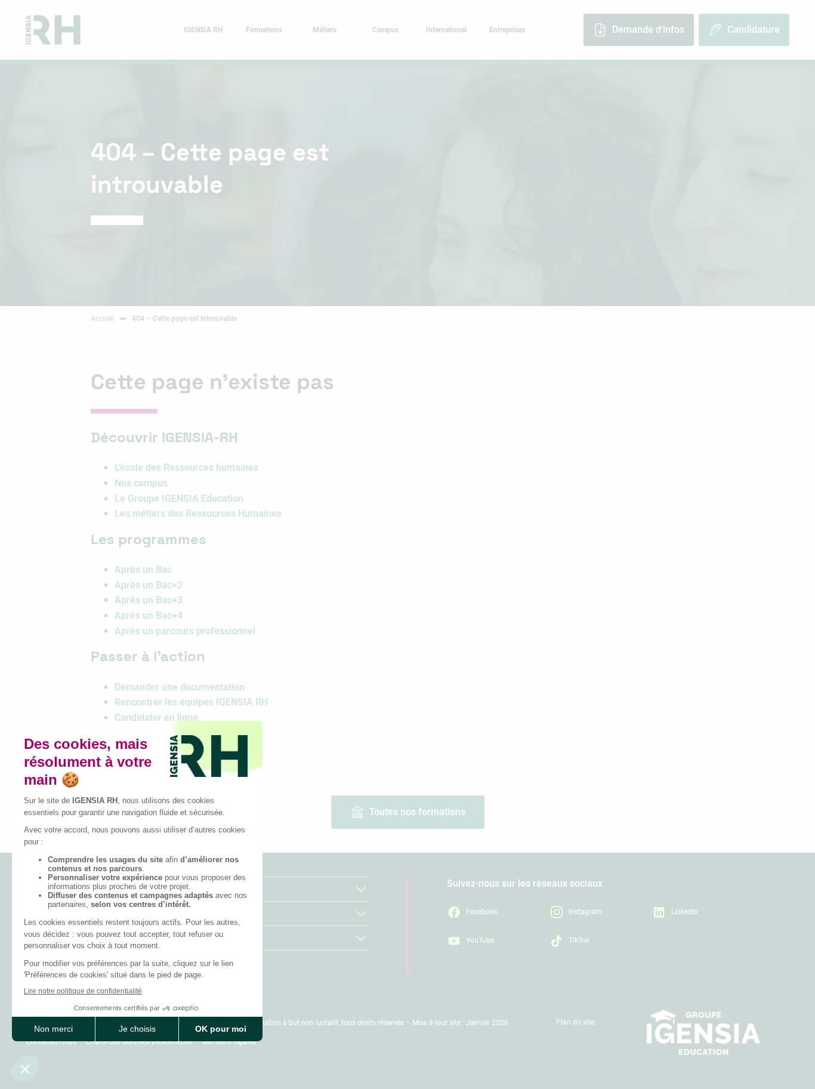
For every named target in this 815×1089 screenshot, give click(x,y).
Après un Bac (143, 569)
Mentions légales (229, 1042)
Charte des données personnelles (139, 1042)
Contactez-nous (51, 1042)
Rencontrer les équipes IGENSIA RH (191, 702)
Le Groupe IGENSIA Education (179, 498)
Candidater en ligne (156, 717)
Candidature (753, 29)
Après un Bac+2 (149, 585)
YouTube (480, 940)
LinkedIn (684, 912)
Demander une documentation (180, 687)
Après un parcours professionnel (185, 631)
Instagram (585, 912)
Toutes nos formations (417, 811)
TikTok (579, 940)
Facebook (482, 912)
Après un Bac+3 (149, 600)
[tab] (202, 30)
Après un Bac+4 (149, 615)
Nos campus (141, 483)
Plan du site (575, 1022)
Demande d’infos (648, 29)
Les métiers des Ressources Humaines (198, 513)
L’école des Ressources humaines (186, 467)
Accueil (102, 318)
